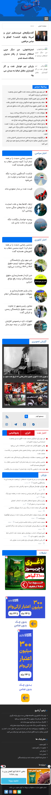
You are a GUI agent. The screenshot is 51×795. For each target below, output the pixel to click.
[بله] (33, 425)
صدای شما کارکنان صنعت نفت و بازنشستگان (32, 757)
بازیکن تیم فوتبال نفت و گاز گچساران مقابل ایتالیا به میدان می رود (19, 71)
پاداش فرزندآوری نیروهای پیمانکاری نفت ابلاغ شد (28, 120)
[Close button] (49, 766)
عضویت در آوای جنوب (39, 747)
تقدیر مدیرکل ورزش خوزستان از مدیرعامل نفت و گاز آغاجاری (25, 526)
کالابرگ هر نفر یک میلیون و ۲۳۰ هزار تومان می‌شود (30, 719)
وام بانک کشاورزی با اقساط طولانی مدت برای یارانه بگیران (28, 715)
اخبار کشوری (40, 240)
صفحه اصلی (42, 26)
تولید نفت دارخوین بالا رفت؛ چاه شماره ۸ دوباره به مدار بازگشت (24, 469)
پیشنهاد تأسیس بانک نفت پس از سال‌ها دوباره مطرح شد (28, 725)
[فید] (7, 417)
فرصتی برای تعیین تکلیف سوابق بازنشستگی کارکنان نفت (26, 98)
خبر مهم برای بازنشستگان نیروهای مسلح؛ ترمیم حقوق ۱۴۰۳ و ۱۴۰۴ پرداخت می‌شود (20, 263)
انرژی (27, 433)
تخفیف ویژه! (13, 781)
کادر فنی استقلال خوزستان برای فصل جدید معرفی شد (27, 540)
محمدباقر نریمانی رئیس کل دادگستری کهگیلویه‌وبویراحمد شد (25, 116)
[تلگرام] (6, 792)
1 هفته (40, 511)
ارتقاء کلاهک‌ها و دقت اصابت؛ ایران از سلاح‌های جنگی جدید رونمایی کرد (18, 207)
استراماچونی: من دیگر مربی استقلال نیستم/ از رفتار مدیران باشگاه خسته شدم (19, 54)
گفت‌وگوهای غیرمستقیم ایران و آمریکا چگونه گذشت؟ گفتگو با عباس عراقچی (19, 37)
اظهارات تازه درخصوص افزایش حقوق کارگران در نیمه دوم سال (18, 323)
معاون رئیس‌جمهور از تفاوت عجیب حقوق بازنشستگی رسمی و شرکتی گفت (18, 309)
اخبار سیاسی (40, 153)
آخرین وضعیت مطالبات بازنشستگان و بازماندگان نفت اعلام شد (24, 457)
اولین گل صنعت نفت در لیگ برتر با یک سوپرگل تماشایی (27, 507)
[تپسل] (6, 557)
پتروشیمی (14, 433)
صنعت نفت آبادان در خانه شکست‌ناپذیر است (30, 522)
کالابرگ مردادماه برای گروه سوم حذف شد (33, 722)
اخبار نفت (41, 433)
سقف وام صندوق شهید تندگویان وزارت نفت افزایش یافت (25, 102)
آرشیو (38, 710)
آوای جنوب (42, 744)
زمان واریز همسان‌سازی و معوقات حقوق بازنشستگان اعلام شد (18, 294)
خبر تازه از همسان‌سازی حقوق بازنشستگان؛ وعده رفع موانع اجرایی (19, 279)
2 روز (40, 490)
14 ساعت (27, 483)
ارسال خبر (43, 751)
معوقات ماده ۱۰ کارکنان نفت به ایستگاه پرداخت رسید (27, 113)
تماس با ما (43, 754)
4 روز (38, 497)
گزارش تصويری (39, 342)
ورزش (43, 475)
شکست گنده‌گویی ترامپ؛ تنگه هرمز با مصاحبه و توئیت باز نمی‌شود (19, 177)
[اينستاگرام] (6, 425)
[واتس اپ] (15, 425)
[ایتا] (24, 425)
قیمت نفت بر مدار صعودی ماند (18, 189)
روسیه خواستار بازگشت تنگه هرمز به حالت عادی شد (20, 221)
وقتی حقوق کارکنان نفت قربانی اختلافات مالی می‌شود (27, 445)
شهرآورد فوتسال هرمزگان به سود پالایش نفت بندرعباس (27, 486)
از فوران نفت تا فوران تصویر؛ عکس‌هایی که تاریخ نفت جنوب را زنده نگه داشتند (25, 378)
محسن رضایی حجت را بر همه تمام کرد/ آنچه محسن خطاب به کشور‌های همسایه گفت (18, 162)
